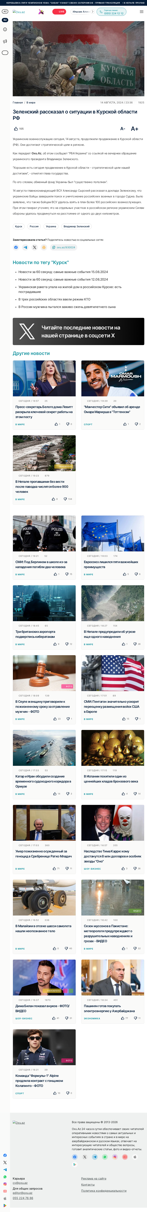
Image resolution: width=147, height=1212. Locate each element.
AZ (5, 11)
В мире (20, 424)
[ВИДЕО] (112, 897)
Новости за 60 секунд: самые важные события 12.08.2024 (63, 279)
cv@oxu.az (20, 1183)
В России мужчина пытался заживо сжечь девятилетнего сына (67, 307)
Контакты (88, 1184)
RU (5, 20)
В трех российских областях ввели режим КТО (54, 299)
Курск (18, 226)
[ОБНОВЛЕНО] (44, 453)
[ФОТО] (44, 673)
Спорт (88, 424)
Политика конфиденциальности (104, 1190)
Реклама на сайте (93, 1178)
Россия (34, 226)
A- (122, 128)
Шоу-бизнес (92, 868)
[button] (93, 12)
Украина (51, 226)
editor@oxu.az (22, 1193)
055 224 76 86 (23, 1198)
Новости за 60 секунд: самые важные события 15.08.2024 (63, 272)
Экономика (92, 1018)
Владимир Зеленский (76, 226)
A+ (135, 128)
